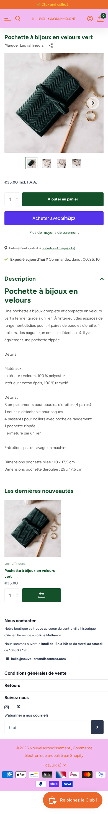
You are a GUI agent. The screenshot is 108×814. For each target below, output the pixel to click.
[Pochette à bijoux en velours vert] (32, 528)
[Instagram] (6, 707)
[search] (17, 18)
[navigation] (31, 163)
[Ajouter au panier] (41, 595)
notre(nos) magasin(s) (58, 248)
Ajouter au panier (63, 199)
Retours (12, 685)
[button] (93, 103)
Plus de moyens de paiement (54, 232)
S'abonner (97, 727)
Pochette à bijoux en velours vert (29, 573)
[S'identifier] (90, 18)
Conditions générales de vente (35, 673)
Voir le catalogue (7, 18)
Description (20, 278)
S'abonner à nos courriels (26, 715)
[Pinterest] (18, 707)
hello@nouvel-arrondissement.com (38, 659)
